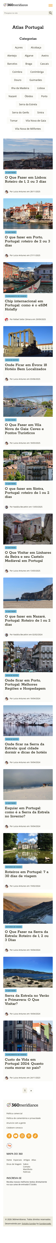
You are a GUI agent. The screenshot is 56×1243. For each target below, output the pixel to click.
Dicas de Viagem (14, 1164)
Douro (17, 80)
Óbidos (29, 96)
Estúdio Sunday (29, 1223)
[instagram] (22, 1136)
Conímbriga (37, 71)
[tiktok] (35, 1136)
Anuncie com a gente (16, 1123)
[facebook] (9, 1136)
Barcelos (12, 63)
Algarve (29, 55)
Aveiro (45, 55)
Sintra (40, 112)
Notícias (26, 1172)
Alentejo (12, 55)
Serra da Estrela (28, 104)
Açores (19, 47)
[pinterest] (29, 1136)
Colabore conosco (15, 1127)
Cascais (44, 63)
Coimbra (17, 71)
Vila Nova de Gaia (36, 120)
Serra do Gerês (20, 112)
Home (9, 1160)
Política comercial (14, 1113)
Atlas (34, 1160)
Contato (26, 1166)
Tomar (14, 120)
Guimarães (35, 80)
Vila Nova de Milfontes (28, 128)
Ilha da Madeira (20, 88)
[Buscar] (50, 13)
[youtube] (15, 1136)
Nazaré (13, 96)
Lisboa (41, 88)
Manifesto (27, 1169)
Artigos (27, 1160)
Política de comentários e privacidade (24, 1118)
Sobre (25, 1164)
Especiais (17, 1160)
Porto (44, 96)
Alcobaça (36, 47)
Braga (28, 63)
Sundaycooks (45, 1223)
